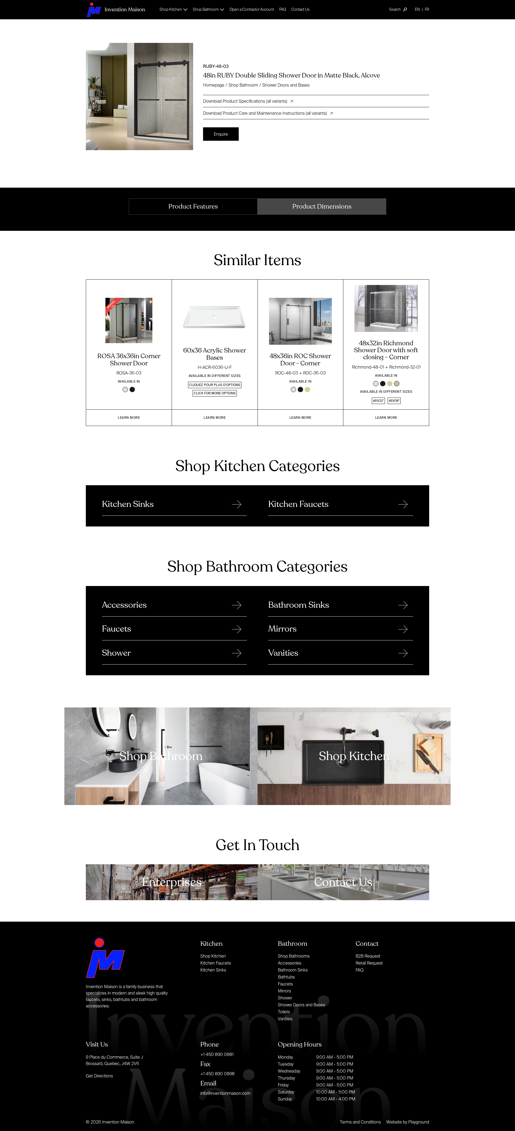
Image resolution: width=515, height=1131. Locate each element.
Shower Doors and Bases (286, 85)
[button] (173, 9)
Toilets (284, 1011)
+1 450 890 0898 (217, 1073)
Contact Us (300, 9)
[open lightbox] (142, 96)
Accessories (289, 963)
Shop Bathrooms (294, 956)
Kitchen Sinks (213, 969)
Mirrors (284, 990)
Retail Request (369, 963)
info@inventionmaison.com (225, 1093)
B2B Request (368, 956)
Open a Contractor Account (252, 9)
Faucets (285, 983)
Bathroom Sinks (293, 969)
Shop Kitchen (213, 956)
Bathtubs (286, 976)
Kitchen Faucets (215, 963)
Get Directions (99, 1075)
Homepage (213, 85)
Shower (285, 997)
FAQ (282, 9)
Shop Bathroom (243, 85)
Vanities (285, 1018)
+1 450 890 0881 (217, 1054)
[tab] (193, 206)
